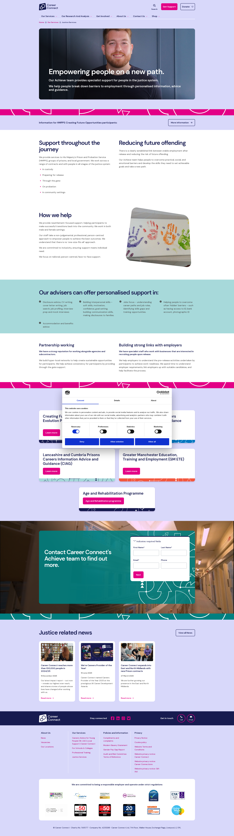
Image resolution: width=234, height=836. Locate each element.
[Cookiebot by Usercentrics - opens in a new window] (158, 392)
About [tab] (153, 401)
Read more (46, 698)
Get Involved (102, 16)
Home (41, 22)
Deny (82, 442)
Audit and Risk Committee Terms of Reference (115, 755)
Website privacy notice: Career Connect (145, 755)
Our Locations (47, 746)
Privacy (138, 732)
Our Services (47, 16)
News (43, 738)
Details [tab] (117, 401)
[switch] (103, 431)
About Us (121, 16)
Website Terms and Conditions (143, 748)
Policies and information (115, 732)
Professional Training (81, 752)
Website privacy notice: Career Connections (145, 763)
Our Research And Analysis (75, 16)
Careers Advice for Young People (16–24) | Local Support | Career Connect (83, 741)
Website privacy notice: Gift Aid (147, 770)
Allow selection (117, 442)
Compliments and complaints (111, 739)
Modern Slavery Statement (115, 745)
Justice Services (79, 757)
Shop (154, 16)
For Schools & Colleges (82, 748)
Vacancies (45, 742)
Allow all (152, 442)
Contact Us (139, 16)
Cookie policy (141, 742)
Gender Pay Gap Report (114, 749)
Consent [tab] (80, 401)
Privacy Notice (141, 738)
